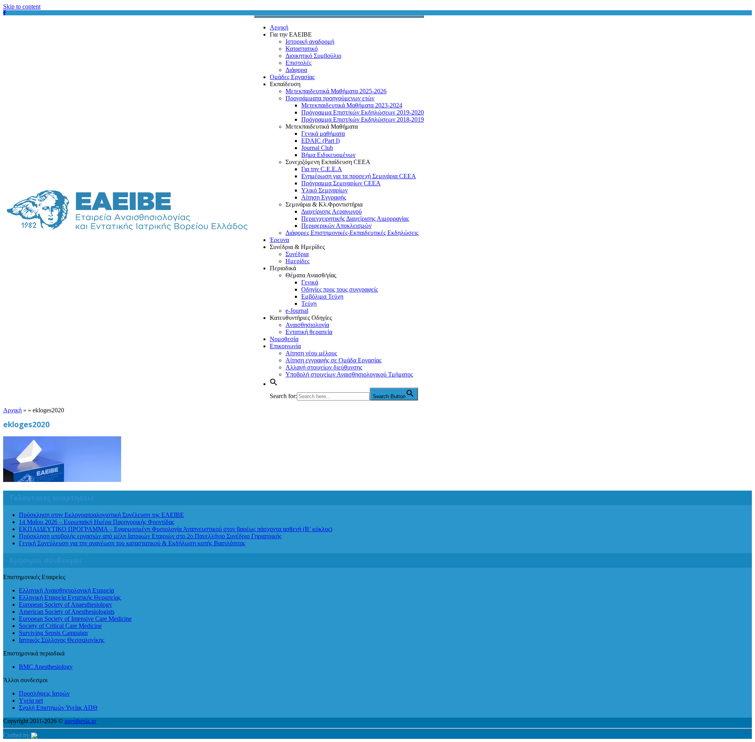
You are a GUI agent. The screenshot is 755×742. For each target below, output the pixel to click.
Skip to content (22, 6)
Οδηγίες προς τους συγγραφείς (339, 289)
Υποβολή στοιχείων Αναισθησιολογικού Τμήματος (349, 374)
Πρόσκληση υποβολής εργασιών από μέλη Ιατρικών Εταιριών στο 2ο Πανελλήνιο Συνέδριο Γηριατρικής (150, 536)
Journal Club (317, 147)
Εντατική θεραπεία (308, 332)
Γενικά (309, 282)
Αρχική (279, 27)
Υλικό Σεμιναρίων (324, 190)
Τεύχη (309, 303)
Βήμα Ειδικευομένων (328, 154)
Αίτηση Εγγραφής (323, 197)
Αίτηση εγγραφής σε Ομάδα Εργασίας (333, 360)
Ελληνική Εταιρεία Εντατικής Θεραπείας (70, 597)
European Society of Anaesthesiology (65, 604)
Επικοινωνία (285, 346)
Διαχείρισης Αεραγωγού (331, 211)
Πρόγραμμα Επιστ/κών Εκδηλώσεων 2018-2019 (362, 119)
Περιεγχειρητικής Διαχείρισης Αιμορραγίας (355, 218)
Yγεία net (31, 700)
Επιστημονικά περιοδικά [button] (33, 653)
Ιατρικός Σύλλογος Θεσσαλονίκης (61, 640)
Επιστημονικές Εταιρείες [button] (34, 577)
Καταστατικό (301, 48)
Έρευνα (279, 239)
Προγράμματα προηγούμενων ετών (329, 98)
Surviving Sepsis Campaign (53, 632)
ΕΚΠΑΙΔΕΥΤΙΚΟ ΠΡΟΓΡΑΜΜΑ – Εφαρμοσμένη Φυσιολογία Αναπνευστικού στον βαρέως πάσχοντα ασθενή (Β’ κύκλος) (175, 529)
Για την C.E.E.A (321, 169)
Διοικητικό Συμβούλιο (313, 55)
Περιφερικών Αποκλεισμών (336, 225)
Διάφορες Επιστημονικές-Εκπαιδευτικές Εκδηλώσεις (351, 232)
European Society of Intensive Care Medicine (75, 618)
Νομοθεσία (284, 339)
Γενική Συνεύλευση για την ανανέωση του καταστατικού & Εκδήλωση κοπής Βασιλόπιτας (132, 543)
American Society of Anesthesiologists (66, 611)
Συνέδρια (297, 254)
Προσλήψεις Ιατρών (44, 693)
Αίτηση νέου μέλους (311, 353)
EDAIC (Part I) (320, 140)
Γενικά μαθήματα (323, 133)
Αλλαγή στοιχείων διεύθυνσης (323, 367)
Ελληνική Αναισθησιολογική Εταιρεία (66, 590)
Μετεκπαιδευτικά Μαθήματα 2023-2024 (351, 105)
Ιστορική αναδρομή (309, 41)
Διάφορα (296, 69)
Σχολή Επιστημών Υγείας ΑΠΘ (58, 707)
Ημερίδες (297, 261)
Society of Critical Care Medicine (60, 625)
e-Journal (296, 310)
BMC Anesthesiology (46, 666)
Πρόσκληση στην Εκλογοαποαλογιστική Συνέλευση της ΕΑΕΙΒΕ (101, 514)
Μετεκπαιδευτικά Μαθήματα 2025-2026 (336, 91)
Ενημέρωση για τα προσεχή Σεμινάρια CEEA (358, 176)
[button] (274, 383)
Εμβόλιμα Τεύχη (322, 296)
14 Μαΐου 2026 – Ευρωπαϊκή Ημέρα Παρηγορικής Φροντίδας (96, 522)
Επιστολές (298, 62)
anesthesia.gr (80, 721)
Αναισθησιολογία (307, 324)
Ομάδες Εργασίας (292, 77)
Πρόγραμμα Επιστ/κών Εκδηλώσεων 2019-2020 (362, 112)
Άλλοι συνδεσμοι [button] (25, 680)
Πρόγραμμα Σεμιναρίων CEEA (341, 183)
